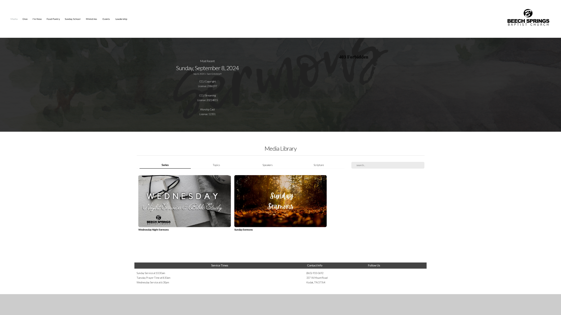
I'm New (37, 19)
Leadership (121, 19)
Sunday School (73, 19)
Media (14, 19)
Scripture (319, 165)
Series (165, 165)
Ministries (92, 19)
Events (106, 19)
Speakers (267, 165)
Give (25, 19)
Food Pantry (53, 19)
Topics (216, 165)
